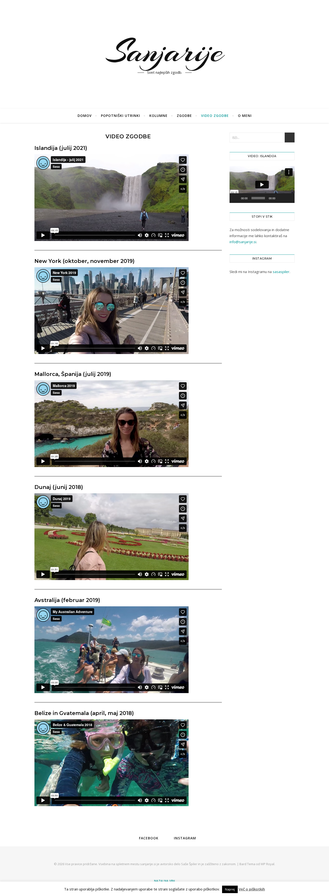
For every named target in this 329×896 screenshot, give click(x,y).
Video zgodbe (215, 115)
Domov (85, 115)
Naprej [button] (230, 889)
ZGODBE (184, 115)
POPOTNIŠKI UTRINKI (120, 115)
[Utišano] (280, 198)
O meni (245, 115)
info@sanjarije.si (243, 241)
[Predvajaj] (235, 198)
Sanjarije (164, 51)
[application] (262, 184)
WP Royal (267, 864)
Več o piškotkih (252, 889)
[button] (262, 184)
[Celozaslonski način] (288, 198)
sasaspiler (281, 271)
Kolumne (158, 115)
